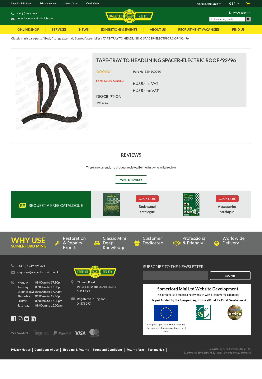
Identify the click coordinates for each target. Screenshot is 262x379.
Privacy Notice (48, 3)
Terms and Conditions (107, 350)
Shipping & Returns (21, 3)
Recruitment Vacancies (199, 29)
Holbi (219, 352)
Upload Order (71, 3)
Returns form (135, 350)
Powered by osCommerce (237, 352)
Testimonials (156, 350)
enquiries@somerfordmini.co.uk (35, 19)
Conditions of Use (46, 350)
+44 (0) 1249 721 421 (28, 14)
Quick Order (93, 3)
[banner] (111, 204)
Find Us (238, 29)
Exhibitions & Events (119, 29)
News (84, 29)
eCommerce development (198, 352)
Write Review (131, 179)
